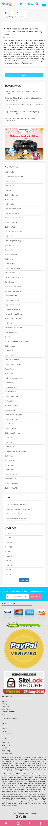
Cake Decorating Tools (13, 273)
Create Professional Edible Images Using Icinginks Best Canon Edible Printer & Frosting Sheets (22, 32)
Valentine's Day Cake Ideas (14, 328)
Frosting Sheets (10, 392)
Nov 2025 (8, 574)
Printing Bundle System (13, 209)
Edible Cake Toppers (12, 360)
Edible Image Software (13, 268)
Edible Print (9, 236)
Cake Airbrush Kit (11, 332)
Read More (28, 63)
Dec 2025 (8, 570)
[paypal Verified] (24, 649)
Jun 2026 (8, 542)
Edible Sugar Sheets (12, 300)
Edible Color (9, 259)
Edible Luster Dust (11, 254)
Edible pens (9, 442)
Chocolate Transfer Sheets (14, 218)
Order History (6, 745)
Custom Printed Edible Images (15, 451)
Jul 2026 (8, 538)
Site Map (4, 731)
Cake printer (9, 383)
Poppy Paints (9, 369)
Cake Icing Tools (10, 410)
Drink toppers (9, 465)
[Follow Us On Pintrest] (24, 816)
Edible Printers (10, 181)
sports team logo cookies (16, 504)
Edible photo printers (12, 396)
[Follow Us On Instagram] (20, 816)
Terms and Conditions (8, 712)
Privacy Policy (6, 706)
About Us (4, 701)
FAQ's (3, 714)
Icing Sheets (9, 424)
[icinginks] (6, 4)
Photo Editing (6, 751)
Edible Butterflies (11, 474)
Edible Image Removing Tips (14, 241)
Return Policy (6, 709)
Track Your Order (7, 734)
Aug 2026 (8, 533)
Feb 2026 (8, 561)
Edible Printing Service (12, 222)
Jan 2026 (8, 565)
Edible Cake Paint (11, 428)
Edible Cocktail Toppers (13, 419)
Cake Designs (9, 264)
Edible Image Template (13, 318)
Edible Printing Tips (11, 488)
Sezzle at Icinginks (11, 405)
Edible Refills (9, 172)
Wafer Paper (9, 447)
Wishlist (4, 748)
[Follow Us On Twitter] (17, 816)
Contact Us (5, 726)
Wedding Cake (10, 245)
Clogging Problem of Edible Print (18, 509)
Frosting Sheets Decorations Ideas (17, 341)
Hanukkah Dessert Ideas (13, 314)
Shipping (4, 704)
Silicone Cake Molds (12, 277)
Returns (4, 728)
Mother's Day (9, 401)
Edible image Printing (12, 433)
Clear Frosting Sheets (12, 355)
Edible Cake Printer (11, 483)
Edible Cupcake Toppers (13, 378)
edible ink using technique (16, 518)
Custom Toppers (11, 387)
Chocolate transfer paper (13, 415)
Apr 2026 (8, 551)
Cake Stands (9, 282)
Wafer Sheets (9, 438)
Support (4, 723)
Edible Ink (8, 323)
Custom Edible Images (13, 309)
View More (24, 580)
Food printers (9, 470)
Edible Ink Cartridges (12, 195)
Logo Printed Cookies (12, 305)
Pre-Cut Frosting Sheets (13, 286)
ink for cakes (12, 514)
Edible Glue (9, 456)
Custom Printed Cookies (13, 291)
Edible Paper (9, 186)
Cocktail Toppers (11, 296)
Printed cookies (10, 460)
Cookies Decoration (12, 250)
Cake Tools (9, 351)
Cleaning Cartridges (12, 213)
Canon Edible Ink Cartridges (14, 177)
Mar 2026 (8, 556)
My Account (5, 743)
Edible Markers (10, 204)
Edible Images (10, 199)
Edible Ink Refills (10, 227)
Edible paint (9, 373)
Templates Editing (7, 753)
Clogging (8, 190)
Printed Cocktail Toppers (13, 231)
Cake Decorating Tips (12, 337)
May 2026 (8, 547)
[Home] (6, 13)
